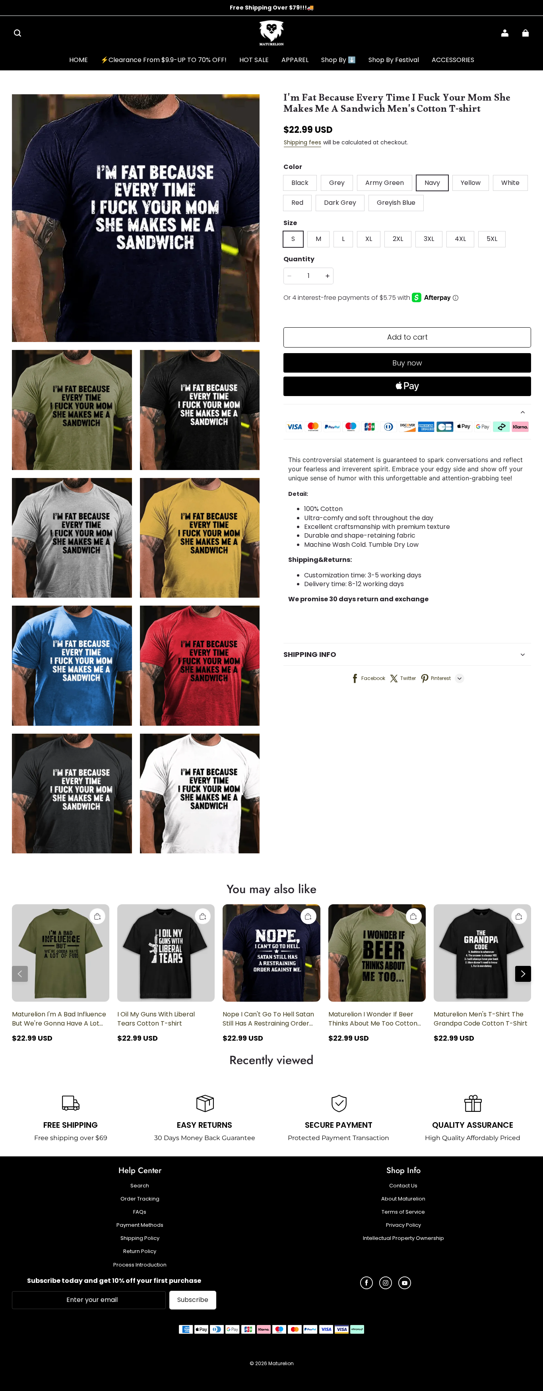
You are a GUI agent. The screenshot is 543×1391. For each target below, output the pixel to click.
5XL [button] (492, 238)
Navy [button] (432, 182)
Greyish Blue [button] (396, 202)
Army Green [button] (384, 182)
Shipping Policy (139, 1238)
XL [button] (368, 238)
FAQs (139, 1212)
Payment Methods (139, 1225)
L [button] (343, 238)
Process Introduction (140, 1265)
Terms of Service (403, 1212)
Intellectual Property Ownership (403, 1238)
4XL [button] (460, 238)
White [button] (510, 182)
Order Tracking (139, 1199)
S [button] (293, 238)
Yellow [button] (471, 182)
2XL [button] (398, 238)
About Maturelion (403, 1199)
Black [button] (299, 182)
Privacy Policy (403, 1225)
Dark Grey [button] (340, 202)
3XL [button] (429, 238)
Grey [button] (337, 182)
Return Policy (139, 1251)
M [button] (318, 238)
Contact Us (403, 1185)
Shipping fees (302, 142)
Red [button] (297, 202)
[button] (17, 33)
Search (139, 1185)
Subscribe (192, 1299)
